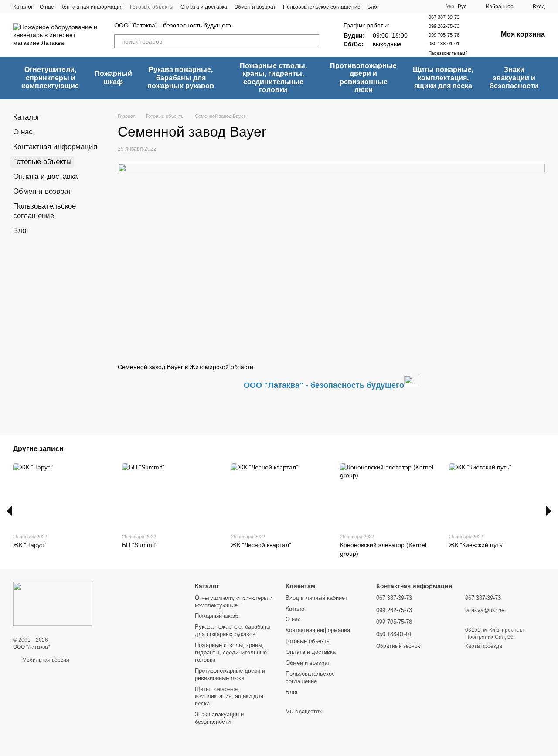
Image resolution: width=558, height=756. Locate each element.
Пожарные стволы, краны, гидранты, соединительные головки (273, 77)
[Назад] (9, 511)
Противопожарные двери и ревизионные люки (363, 77)
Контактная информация (92, 7)
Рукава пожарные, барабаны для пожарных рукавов (180, 77)
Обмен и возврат (255, 7)
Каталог (23, 7)
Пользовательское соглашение (322, 7)
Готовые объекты (152, 7)
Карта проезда (483, 646)
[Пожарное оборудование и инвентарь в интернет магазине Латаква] (52, 604)
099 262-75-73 (444, 26)
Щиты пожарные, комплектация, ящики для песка (443, 77)
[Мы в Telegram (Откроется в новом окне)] (411, 6)
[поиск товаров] (312, 41)
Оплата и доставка (203, 7)
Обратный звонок (398, 646)
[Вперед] (548, 511)
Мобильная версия (45, 660)
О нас (47, 7)
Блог (373, 7)
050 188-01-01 (444, 43)
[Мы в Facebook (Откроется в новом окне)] (391, 6)
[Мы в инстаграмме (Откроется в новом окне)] (401, 6)
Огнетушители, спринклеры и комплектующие (50, 77)
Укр (450, 6)
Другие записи (38, 448)
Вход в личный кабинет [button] (316, 598)
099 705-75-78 (444, 35)
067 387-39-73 (444, 17)
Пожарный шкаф (113, 77)
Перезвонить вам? (448, 53)
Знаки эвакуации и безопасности (514, 77)
